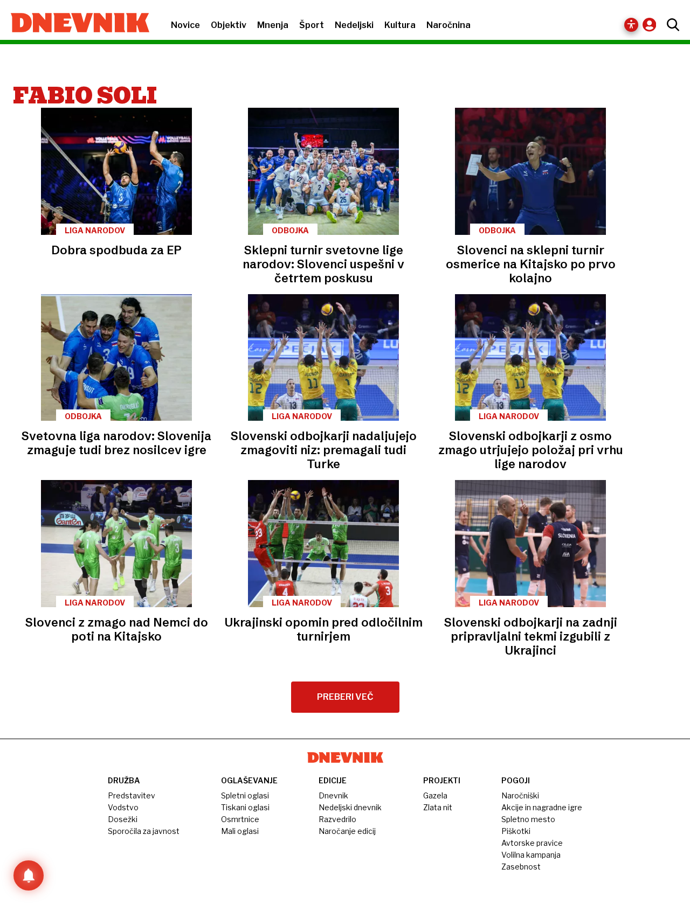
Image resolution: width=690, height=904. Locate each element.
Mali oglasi (240, 831)
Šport (311, 25)
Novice (185, 25)
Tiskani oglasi (245, 807)
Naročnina (448, 25)
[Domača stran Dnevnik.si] (74, 23)
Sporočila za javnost (144, 831)
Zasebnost (521, 866)
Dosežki (122, 819)
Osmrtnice (240, 819)
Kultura (400, 25)
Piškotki (515, 831)
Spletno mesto (528, 819)
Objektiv (228, 25)
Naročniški (520, 795)
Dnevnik (333, 795)
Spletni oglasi (245, 795)
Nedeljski (354, 25)
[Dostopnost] (631, 25)
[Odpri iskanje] (670, 24)
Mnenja (272, 25)
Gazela (435, 795)
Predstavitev (131, 795)
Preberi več (345, 697)
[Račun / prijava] (652, 24)
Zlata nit (437, 807)
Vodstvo (123, 807)
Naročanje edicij (347, 831)
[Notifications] (28, 875)
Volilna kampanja (531, 854)
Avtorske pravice (532, 842)
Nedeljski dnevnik (350, 807)
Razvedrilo (337, 819)
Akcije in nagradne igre (541, 807)
